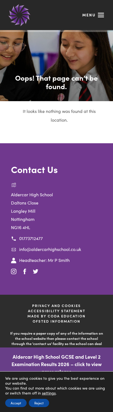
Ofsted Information (56, 321)
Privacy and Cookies (56, 305)
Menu (89, 14)
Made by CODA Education (64, 316)
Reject (39, 403)
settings (49, 392)
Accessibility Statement (56, 310)
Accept (16, 403)
